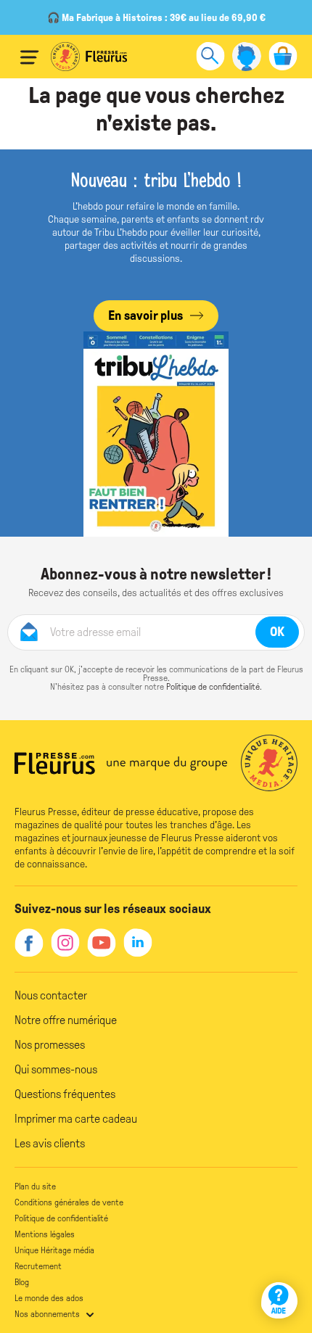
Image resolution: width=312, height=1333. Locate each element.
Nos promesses (50, 1045)
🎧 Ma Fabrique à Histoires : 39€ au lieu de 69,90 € (156, 17)
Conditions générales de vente (69, 1202)
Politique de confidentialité (213, 687)
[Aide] (279, 1300)
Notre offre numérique (66, 1020)
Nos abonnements (47, 1314)
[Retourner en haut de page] (281, 1258)
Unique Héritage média (54, 1250)
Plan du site (35, 1186)
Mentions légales (45, 1234)
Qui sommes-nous (56, 1069)
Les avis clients (50, 1143)
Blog (22, 1282)
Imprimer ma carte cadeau (76, 1119)
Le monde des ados (49, 1298)
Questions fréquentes (65, 1094)
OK (277, 631)
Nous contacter (51, 995)
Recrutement (38, 1266)
